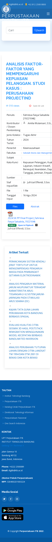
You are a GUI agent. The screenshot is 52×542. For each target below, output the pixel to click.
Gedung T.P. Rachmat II (13, 445)
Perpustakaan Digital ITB (21, 18)
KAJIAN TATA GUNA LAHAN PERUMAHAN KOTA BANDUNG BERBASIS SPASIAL (26, 313)
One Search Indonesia (15, 423)
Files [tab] (15, 206)
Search (40, 30)
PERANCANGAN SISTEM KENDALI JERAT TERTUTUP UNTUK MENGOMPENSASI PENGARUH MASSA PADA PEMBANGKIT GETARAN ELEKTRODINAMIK (27, 268)
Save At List (38, 105)
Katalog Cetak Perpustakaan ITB (20, 407)
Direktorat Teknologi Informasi (19, 412)
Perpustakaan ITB (13, 401)
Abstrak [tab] (35, 206)
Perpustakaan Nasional (15, 418)
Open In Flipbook (26, 225)
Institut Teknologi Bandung (17, 396)
